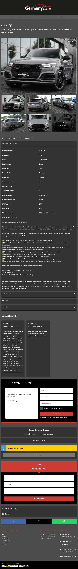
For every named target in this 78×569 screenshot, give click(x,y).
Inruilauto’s (54, 17)
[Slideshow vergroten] (73, 41)
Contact (63, 17)
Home (13, 17)
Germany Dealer (42, 17)
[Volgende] (75, 66)
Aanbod (20, 17)
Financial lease (30, 17)
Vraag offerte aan (39, 455)
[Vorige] (2, 66)
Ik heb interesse (39, 498)
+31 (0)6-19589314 (39, 440)
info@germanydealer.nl (69, 556)
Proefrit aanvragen (10, 508)
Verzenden (56, 414)
